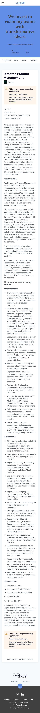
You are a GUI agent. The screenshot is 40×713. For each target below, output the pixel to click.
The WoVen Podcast (20, 705)
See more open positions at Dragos (20, 659)
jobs (16, 60)
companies (6, 60)
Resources (24, 702)
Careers (16, 700)
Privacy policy (14, 681)
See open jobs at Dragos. (18, 94)
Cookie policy (25, 681)
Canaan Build (28, 700)
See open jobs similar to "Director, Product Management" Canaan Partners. (21, 99)
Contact (7, 700)
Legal (28, 708)
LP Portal (12, 702)
